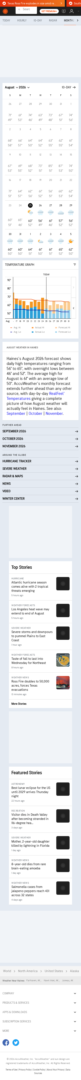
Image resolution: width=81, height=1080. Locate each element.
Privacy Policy (25, 1069)
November (54, 413)
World (7, 971)
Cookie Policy (39, 1069)
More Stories (18, 704)
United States (54, 971)
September (16, 413)
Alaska (74, 971)
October (35, 413)
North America (28, 971)
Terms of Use (12, 1069)
